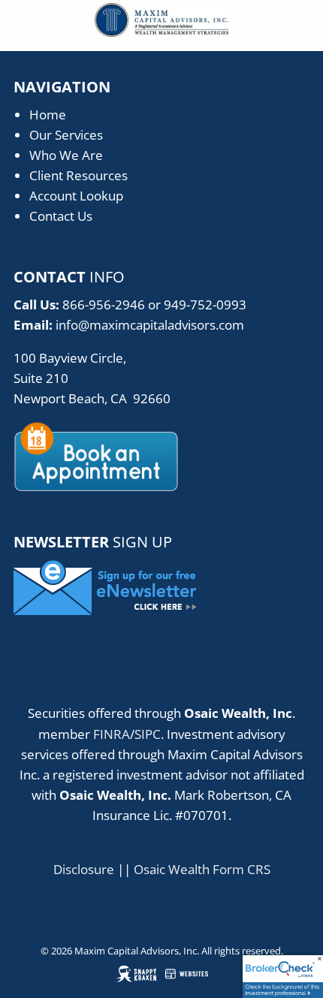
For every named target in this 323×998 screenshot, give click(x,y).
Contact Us (60, 216)
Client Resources (78, 175)
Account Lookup (76, 195)
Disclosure (83, 869)
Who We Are (66, 155)
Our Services (66, 134)
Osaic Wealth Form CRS (202, 869)
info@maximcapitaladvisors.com (150, 324)
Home (47, 114)
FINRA (111, 734)
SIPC (147, 734)
